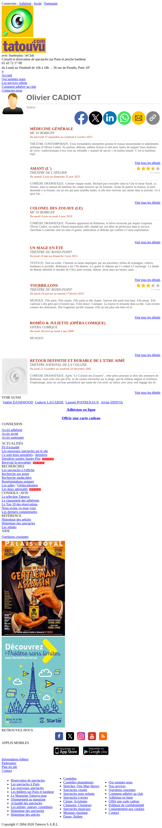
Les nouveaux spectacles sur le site (25, 451)
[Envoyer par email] (138, 118)
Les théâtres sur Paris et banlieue (32, 792)
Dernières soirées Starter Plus (21, 458)
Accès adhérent (12, 430)
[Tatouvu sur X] (69, 739)
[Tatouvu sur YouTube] (91, 739)
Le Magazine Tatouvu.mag (29, 795)
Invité (38, 3)
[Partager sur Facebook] (81, 118)
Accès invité (10, 434)
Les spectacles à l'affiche (18, 470)
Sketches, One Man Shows (81, 786)
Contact (7, 770)
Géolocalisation (27, 485)
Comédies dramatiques (78, 782)
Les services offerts (14, 83)
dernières (41, 455)
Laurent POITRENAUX (82, 402)
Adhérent (25, 3)
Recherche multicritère (17, 477)
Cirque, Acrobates (75, 801)
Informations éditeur (15, 759)
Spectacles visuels (75, 790)
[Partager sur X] (95, 118)
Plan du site (9, 767)
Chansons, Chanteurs (77, 805)
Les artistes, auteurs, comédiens (32, 807)
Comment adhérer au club (19, 86)
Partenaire (51, 3)
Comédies (70, 778)
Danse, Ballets (72, 816)
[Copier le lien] (153, 118)
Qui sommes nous (14, 79)
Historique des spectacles (18, 523)
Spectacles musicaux (77, 809)
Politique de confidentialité (126, 805)
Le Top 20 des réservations (20, 504)
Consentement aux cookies (126, 809)
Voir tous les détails (147, 163)
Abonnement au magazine (28, 799)
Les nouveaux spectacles (27, 788)
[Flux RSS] (102, 739)
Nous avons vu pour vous (19, 508)
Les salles (8, 485)
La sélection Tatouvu (16, 496)
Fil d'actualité (10, 447)
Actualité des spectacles (26, 803)
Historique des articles (16, 519)
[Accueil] (17, 36)
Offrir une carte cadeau (81, 418)
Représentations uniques (18, 481)
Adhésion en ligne (81, 409)
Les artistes (9, 527)
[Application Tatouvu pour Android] (95, 755)
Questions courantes (15, 537)
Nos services (117, 786)
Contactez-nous (12, 90)
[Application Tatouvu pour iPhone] (66, 755)
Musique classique (75, 812)
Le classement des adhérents (20, 500)
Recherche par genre (15, 474)
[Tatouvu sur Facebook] (59, 739)
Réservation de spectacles (28, 780)
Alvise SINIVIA (112, 402)
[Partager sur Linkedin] (110, 118)
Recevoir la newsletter (16, 462)
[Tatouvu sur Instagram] (80, 739)
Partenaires (9, 763)
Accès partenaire (13, 437)
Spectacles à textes (75, 797)
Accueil (7, 75)
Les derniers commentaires (19, 512)
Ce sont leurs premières (17, 455)
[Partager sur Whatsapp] (124, 118)
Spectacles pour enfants (78, 793)
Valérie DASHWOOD (18, 402)
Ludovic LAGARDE (49, 402)
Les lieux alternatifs (15, 489)
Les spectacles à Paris (25, 784)
